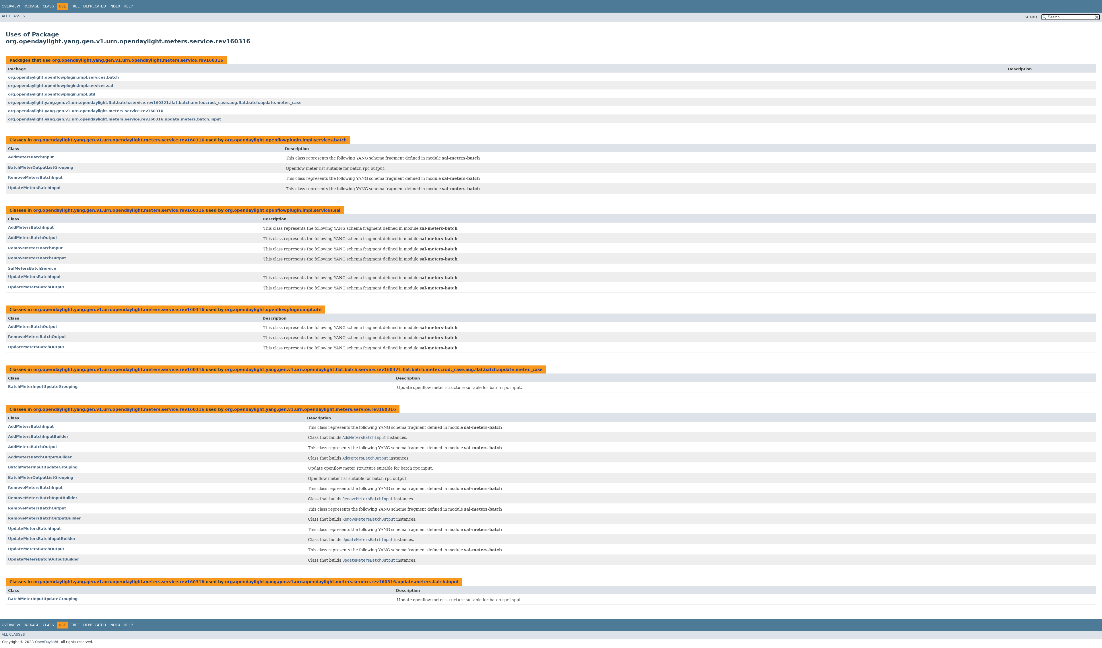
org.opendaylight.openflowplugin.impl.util (51, 94)
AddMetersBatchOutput (32, 238)
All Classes (13, 16)
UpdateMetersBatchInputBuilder (41, 538)
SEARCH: (1032, 17)
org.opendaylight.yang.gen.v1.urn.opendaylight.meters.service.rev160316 (137, 60)
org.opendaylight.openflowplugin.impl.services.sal (60, 85)
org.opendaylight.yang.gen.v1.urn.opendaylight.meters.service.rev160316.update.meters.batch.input (114, 119)
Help (128, 6)
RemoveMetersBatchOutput (37, 258)
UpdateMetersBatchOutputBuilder (43, 559)
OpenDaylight (47, 642)
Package (31, 6)
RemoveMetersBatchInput (35, 177)
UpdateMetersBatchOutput (36, 287)
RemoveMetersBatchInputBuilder (42, 498)
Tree (75, 6)
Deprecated (94, 6)
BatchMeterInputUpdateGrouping (42, 386)
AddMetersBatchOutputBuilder (40, 457)
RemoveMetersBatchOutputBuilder (44, 518)
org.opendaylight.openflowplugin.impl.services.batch (63, 77)
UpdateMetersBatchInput (34, 188)
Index (114, 6)
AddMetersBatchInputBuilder (38, 436)
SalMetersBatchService (32, 268)
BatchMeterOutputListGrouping (40, 167)
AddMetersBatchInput (31, 157)
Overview (11, 6)
